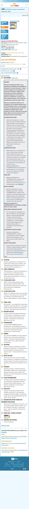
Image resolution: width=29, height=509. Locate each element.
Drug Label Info (4, 23)
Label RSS (24, 15)
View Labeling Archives (7, 450)
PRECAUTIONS (17, 201)
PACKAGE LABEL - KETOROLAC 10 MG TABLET (12, 413)
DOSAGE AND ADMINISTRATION (14, 250)
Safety (3, 27)
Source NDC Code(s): (6, 49)
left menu (4, 432)
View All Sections (5, 76)
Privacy (18, 463)
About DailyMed (11, 461)
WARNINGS (9, 145)
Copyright (12, 463)
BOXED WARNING (7, 78)
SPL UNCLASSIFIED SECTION (9, 280)
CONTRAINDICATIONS (8, 323)
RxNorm (15, 450)
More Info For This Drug (4, 37)
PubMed (17, 443)
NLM (10, 466)
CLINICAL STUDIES (7, 302)
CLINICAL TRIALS (10, 164)
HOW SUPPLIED (7, 389)
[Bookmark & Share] (25, 468)
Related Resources (4, 31)
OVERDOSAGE (6, 367)
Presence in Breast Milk (11, 438)
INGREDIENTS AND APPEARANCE (10, 420)
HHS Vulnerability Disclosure (18, 464)
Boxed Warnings (6, 436)
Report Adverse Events (15, 436)
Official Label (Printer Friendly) (8, 73)
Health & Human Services (18, 466)
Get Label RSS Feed (22, 450)
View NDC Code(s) (6, 452)
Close (5, 256)
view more (15, 44)
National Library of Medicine (10, 1)
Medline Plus (5, 443)
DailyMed (14, 4)
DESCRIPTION (6, 260)
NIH (5, 466)
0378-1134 (14, 49)
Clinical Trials (11, 443)
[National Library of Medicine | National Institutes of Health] (14, 459)
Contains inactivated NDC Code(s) (9, 41)
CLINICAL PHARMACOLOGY (9, 269)
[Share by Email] (23, 468)
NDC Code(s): (4, 42)
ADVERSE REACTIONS (8, 356)
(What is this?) (15, 78)
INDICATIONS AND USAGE (9, 311)
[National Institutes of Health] (2, 1)
